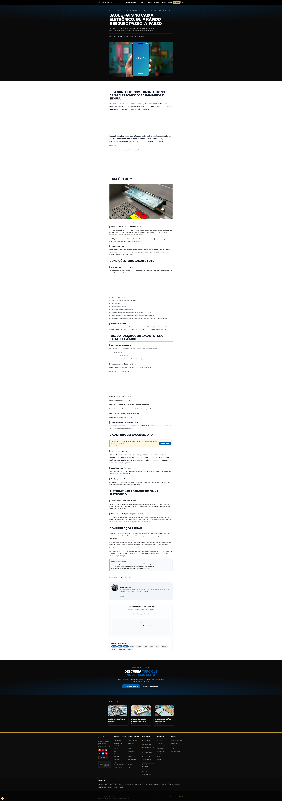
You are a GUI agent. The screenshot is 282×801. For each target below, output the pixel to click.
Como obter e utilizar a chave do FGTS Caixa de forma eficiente (128, 150)
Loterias (170, 2)
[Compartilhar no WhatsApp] (121, 577)
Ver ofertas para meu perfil (131, 686)
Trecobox (173, 748)
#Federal (114, 649)
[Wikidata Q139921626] (116, 796)
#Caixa (119, 646)
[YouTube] (103, 750)
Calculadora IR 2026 (146, 759)
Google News (104, 757)
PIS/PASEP (164, 784)
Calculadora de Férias (147, 756)
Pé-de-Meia (116, 756)
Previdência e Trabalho (119, 764)
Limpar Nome (131, 751)
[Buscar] (182, 2)
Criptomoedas (102, 787)
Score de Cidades (175, 743)
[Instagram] (99, 750)
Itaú (129, 767)
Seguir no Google (164, 443)
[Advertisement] (141, 122)
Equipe (106, 792)
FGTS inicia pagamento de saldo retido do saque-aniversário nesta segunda (133, 564)
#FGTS (114, 646)
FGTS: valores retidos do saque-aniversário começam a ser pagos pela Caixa (133, 566)
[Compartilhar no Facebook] (125, 577)
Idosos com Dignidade (176, 751)
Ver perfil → (123, 596)
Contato (158, 756)
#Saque (126, 646)
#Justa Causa (122, 649)
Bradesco (130, 764)
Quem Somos (101, 792)
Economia (177, 784)
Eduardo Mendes (180, 796)
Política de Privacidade (162, 745)
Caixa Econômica (156, 329)
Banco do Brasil (131, 762)
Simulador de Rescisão (147, 744)
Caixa (131, 428)
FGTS (127, 10)
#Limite (129, 649)
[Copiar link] (129, 577)
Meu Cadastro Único (175, 745)
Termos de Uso (160, 751)
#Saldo (151, 646)
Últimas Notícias (119, 10)
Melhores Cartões (146, 774)
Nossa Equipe (160, 743)
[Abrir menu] (115, 2)
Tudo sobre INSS (117, 740)
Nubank (130, 756)
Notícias (128, 2)
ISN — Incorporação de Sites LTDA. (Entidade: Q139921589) (117, 798)
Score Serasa (131, 748)
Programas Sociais (118, 762)
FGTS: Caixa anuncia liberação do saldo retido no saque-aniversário (131, 568)
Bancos (156, 2)
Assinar (177, 2)
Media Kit (159, 759)
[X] (109, 750)
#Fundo (145, 646)
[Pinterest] (106, 753)
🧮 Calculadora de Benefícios (146, 741)
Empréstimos (131, 743)
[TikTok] (99, 753)
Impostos (163, 2)
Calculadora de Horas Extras (147, 753)
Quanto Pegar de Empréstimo (146, 765)
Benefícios (133, 2)
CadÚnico (116, 748)
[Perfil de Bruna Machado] (110, 36)
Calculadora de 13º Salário (148, 750)
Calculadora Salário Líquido (148, 747)
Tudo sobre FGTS (118, 743)
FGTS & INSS (142, 2)
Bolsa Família (116, 745)
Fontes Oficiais (160, 753)
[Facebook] (106, 750)
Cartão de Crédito (132, 745)
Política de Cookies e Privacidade (124, 792)
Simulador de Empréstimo (148, 762)
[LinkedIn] (103, 753)
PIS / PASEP (116, 759)
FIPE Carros (145, 768)
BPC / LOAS (116, 753)
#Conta (132, 646)
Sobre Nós (159, 740)
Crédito (150, 2)
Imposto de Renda (118, 767)
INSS (106, 784)
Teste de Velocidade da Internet (164, 792)
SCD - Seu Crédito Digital (176, 740)
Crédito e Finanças (132, 740)
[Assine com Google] (141, 630)
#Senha (157, 646)
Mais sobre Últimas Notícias (150, 686)
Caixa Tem (116, 751)
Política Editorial (160, 748)
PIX (128, 753)
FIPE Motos (145, 771)
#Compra (139, 646)
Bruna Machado (118, 36)
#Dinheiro (164, 646)
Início (111, 10)
